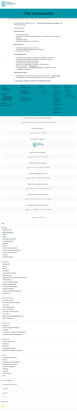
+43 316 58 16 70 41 (7, 96)
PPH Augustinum (33, 66)
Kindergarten (20, 69)
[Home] (8, 6)
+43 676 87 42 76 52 (7, 98)
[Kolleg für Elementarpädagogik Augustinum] (38, 188)
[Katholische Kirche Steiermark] (2, 406)
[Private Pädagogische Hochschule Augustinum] (38, 209)
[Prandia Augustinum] (38, 217)
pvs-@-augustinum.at (6, 99)
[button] (38, 228)
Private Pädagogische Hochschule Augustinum (48, 23)
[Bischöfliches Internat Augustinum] (38, 157)
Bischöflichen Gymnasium (36, 67)
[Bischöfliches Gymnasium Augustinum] (38, 167)
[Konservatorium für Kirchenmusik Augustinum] (38, 199)
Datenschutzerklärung (6, 105)
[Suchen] (1, 397)
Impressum (3, 103)
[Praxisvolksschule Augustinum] (38, 146)
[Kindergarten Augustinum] (38, 133)
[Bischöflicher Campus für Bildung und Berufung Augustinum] (38, 122)
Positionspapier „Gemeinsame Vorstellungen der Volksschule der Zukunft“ (33, 80)
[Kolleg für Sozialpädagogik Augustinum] (38, 178)
